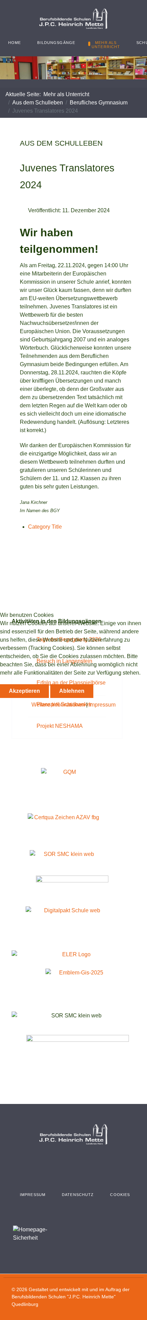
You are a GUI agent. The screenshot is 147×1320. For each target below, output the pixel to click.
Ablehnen (71, 691)
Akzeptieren (24, 691)
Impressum (102, 705)
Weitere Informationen (58, 705)
